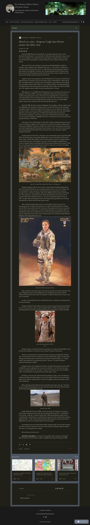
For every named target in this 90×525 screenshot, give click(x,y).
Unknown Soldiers (45, 510)
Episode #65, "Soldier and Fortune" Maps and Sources (67, 473)
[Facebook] (81, 22)
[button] (76, 28)
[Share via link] (30, 444)
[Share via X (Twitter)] (23, 444)
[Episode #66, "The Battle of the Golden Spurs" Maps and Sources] (45, 465)
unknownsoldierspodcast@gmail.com (70, 22)
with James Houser (22, 7)
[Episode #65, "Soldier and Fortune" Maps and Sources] (68, 465)
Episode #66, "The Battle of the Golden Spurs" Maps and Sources (45, 473)
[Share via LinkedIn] (26, 444)
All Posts (14, 28)
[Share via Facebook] (19, 444)
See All (76, 456)
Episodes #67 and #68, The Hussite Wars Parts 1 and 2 (22, 473)
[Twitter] (83, 22)
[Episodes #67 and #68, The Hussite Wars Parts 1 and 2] (22, 465)
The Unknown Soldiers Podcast (26, 4)
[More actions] (70, 38)
